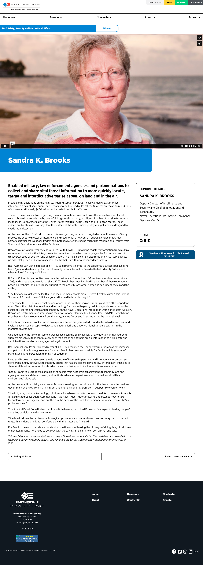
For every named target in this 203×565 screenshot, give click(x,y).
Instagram (185, 552)
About (148, 17)
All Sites (195, 2)
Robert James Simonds (177, 456)
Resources (56, 17)
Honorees (9, 17)
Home (95, 494)
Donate (181, 2)
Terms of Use (50, 550)
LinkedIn (190, 552)
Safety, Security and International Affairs (29, 28)
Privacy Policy (37, 550)
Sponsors (194, 17)
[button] (165, 254)
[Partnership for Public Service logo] (27, 499)
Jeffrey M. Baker (22, 456)
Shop (169, 2)
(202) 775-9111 (27, 528)
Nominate (103, 17)
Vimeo (179, 552)
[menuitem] (155, 2)
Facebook (174, 552)
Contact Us (155, 2)
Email (196, 552)
